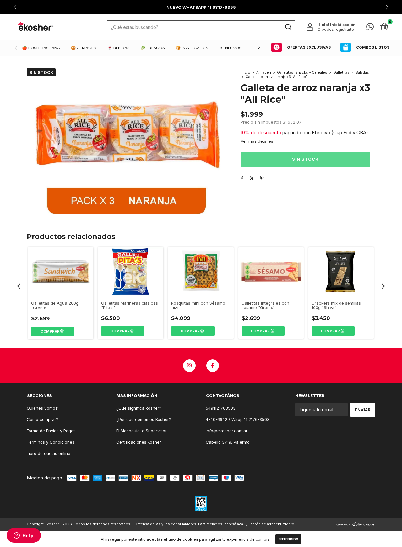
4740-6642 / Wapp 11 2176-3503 (237, 419)
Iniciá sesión (343, 24)
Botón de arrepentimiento (272, 524)
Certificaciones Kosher (138, 442)
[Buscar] (288, 27)
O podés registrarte (336, 29)
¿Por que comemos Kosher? (143, 419)
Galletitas (341, 72)
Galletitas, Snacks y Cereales (302, 72)
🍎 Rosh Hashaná (41, 47)
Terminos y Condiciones (50, 442)
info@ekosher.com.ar (226, 430)
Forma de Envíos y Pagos (51, 430)
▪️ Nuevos (230, 47)
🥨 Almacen (83, 47)
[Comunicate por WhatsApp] (370, 28)
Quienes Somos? (43, 408)
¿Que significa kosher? (138, 408)
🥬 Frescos (152, 47)
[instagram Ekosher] (189, 365)
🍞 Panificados (192, 47)
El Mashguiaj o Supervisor (141, 430)
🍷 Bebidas (118, 47)
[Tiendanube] (355, 525)
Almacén (263, 72)
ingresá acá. (233, 524)
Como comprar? (42, 419)
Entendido (288, 539)
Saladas (362, 72)
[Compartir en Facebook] (242, 178)
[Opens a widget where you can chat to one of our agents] (23, 536)
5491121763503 (221, 408)
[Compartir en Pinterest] (261, 178)
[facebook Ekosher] (212, 365)
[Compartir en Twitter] (251, 178)
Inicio (245, 72)
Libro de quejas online (48, 453)
